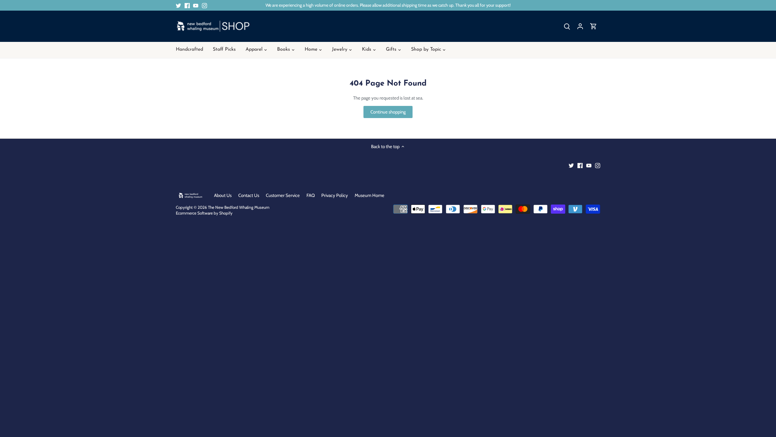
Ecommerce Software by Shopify (204, 213)
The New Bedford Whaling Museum (238, 207)
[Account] (580, 26)
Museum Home (369, 195)
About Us (223, 195)
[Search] (567, 26)
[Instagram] (204, 5)
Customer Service (283, 195)
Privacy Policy (334, 195)
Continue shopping (388, 112)
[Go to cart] (593, 26)
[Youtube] (195, 5)
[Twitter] (178, 5)
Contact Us (248, 195)
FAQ (310, 195)
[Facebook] (187, 5)
